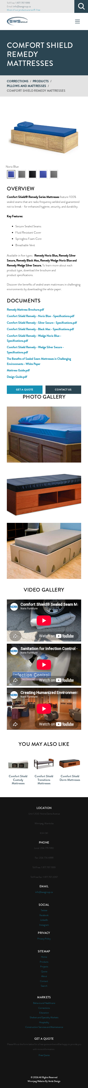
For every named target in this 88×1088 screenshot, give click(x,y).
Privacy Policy (44, 938)
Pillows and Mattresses (26, 86)
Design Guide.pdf (17, 377)
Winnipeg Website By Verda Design (44, 1081)
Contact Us (63, 389)
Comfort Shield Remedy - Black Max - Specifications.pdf (40, 329)
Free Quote (44, 1055)
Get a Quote (24, 389)
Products (41, 81)
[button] (44, 135)
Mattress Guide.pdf (18, 370)
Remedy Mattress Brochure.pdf (25, 309)
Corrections (18, 81)
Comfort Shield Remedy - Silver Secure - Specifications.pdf (42, 322)
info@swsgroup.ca (22, 6)
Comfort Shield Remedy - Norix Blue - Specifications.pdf (40, 316)
